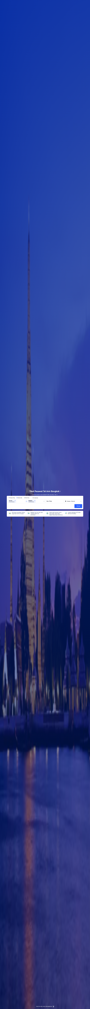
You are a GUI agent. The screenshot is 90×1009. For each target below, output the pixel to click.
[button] (78, 2)
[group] (17, 501)
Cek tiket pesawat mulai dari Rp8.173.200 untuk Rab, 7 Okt (44, 494)
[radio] (11, 498)
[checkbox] (35, 498)
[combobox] (36, 501)
